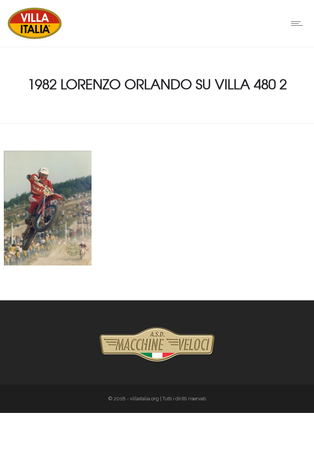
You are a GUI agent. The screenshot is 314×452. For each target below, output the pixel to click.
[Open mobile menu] (298, 23)
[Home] (35, 37)
